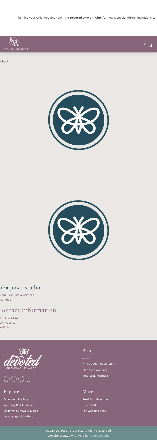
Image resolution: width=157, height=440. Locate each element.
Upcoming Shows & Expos (21, 410)
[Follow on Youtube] (28, 379)
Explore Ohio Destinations (100, 364)
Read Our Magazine (95, 399)
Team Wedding (99, 435)
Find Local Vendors (95, 375)
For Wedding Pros (94, 410)
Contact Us (90, 405)
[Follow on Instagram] (14, 379)
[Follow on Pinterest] (21, 379)
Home (86, 358)
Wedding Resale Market (19, 405)
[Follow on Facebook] (7, 379)
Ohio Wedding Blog (16, 399)
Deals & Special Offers (18, 416)
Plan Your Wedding (95, 370)
